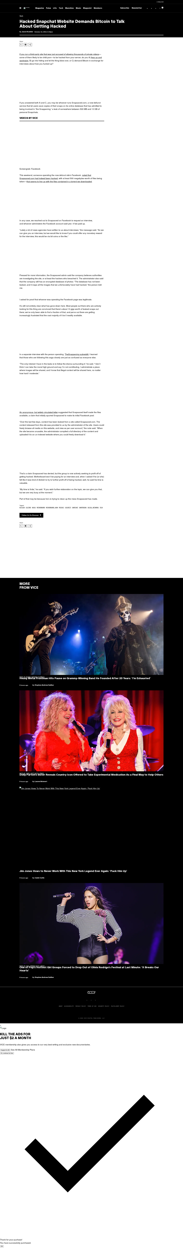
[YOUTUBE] (98, 1000)
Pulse (48, 8)
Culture (28, 507)
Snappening (83, 507)
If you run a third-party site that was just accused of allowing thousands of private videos (59, 54)
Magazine (39, 8)
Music (78, 8)
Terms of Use (92, 1006)
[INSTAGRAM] (89, 1000)
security (68, 507)
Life (55, 8)
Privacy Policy (81, 1006)
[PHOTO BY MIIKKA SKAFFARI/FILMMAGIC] (91, 634)
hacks (34, 507)
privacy (61, 507)
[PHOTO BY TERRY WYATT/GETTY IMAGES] (91, 730)
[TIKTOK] (93, 1000)
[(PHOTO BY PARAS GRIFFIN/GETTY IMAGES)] (91, 827)
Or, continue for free (7, 1053)
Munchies (69, 8)
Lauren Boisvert (41, 781)
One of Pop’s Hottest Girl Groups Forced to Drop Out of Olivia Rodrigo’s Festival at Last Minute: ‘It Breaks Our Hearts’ (89, 969)
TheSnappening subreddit (76, 354)
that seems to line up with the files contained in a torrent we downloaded (59, 181)
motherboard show (52, 507)
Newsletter (137, 8)
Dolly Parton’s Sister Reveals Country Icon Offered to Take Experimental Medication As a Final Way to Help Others (91, 775)
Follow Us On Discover (30, 515)
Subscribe (124, 8)
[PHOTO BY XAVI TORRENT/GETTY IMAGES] (91, 923)
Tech (61, 8)
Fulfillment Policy (117, 1006)
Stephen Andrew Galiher (44, 685)
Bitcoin (22, 507)
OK (2, 1246)
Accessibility (69, 1006)
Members (98, 8)
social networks (93, 507)
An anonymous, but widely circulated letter (38, 412)
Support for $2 (5, 1050)
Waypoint (87, 8)
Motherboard (41, 507)
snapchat (75, 507)
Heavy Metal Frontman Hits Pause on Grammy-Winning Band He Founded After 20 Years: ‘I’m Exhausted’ (85, 678)
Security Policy (103, 1006)
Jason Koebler (27, 32)
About (60, 1006)
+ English (160, 2)
